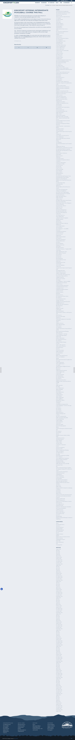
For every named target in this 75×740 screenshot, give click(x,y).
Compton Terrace (59, 509)
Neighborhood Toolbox (60, 101)
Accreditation (58, 142)
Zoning (57, 140)
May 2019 (58, 666)
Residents (58, 354)
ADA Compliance (59, 398)
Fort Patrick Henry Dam (61, 298)
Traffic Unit (58, 266)
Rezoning (58, 386)
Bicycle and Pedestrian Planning (62, 331)
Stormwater (58, 390)
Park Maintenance (59, 347)
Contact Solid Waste (60, 49)
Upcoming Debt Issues (60, 270)
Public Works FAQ (59, 197)
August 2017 (58, 694)
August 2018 (58, 678)
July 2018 (57, 680)
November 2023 (59, 593)
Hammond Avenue (59, 505)
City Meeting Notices (60, 524)
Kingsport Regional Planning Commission (64, 517)
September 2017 (59, 693)
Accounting (58, 18)
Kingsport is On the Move (61, 93)
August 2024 (58, 581)
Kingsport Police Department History (63, 381)
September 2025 (59, 563)
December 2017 (59, 689)
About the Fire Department (61, 14)
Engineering (58, 336)
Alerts (57, 523)
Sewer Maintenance (60, 388)
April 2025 (58, 570)
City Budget (58, 279)
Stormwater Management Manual (62, 123)
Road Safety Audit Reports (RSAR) (62, 455)
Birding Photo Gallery (60, 400)
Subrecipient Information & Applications (64, 359)
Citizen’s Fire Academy (60, 278)
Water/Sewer (58, 325)
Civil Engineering (59, 42)
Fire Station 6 (58, 378)
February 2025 (59, 573)
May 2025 (58, 569)
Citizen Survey (59, 36)
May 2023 (58, 601)
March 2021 (58, 636)
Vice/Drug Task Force (60, 215)
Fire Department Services (61, 339)
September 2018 (59, 677)
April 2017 (58, 700)
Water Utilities (59, 396)
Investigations (59, 80)
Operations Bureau (60, 439)
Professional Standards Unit (61, 111)
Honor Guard (58, 410)
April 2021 (58, 635)
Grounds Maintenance (60, 240)
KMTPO (57, 535)
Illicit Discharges (59, 305)
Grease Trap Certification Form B (62, 72)
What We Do (58, 139)
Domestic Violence (59, 292)
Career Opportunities (60, 225)
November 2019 (59, 658)
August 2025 (58, 565)
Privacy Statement (59, 510)
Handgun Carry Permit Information (63, 301)
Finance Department (60, 338)
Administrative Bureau (60, 146)
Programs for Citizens (60, 462)
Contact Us (5, 732)
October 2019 (58, 659)
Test (57, 543)
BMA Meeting (58, 221)
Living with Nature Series (61, 96)
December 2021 (59, 624)
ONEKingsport (59, 474)
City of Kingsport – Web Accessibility (63, 281)
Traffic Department (60, 362)
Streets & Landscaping (60, 316)
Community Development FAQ (62, 404)
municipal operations (60, 437)
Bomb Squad (58, 154)
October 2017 (58, 692)
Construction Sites (59, 232)
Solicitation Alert (59, 122)
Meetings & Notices (60, 247)
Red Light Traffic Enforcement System (63, 200)
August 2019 (58, 662)
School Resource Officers (61, 205)
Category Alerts (59, 35)
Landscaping (58, 309)
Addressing (58, 22)
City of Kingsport (59, 39)
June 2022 (58, 616)
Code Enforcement (60, 158)
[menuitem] (37, 3)
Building (57, 34)
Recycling (58, 454)
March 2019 (58, 669)
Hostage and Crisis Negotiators (62, 304)
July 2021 (57, 631)
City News (58, 525)
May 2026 (58, 553)
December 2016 (59, 705)
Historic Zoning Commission (61, 459)
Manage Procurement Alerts (61, 99)
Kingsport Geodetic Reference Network (64, 92)
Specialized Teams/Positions (61, 479)
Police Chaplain (59, 440)
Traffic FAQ (58, 213)
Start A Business (59, 456)
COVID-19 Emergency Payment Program (64, 428)
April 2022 (58, 619)
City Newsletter (59, 227)
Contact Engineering (60, 371)
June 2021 (58, 632)
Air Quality (58, 365)
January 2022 (58, 623)
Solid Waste (58, 261)
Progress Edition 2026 (36, 727)
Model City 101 (59, 100)
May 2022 (58, 617)
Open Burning (59, 104)
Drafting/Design (59, 57)
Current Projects (59, 165)
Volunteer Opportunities (61, 273)
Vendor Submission (60, 136)
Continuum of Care (60, 288)
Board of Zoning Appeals (61, 425)
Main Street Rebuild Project (61, 97)
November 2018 (59, 674)
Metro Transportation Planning (62, 450)
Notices (57, 188)
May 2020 (58, 650)
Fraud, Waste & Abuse (60, 66)
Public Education (59, 385)
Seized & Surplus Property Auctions (63, 120)
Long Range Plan (59, 184)
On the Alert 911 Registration (61, 189)
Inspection (58, 306)
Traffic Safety (58, 393)
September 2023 (59, 596)
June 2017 (58, 697)
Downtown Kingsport (51, 724)
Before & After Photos (60, 512)
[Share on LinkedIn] (37, 47)
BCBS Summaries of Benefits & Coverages (64, 147)
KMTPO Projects (59, 538)
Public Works (58, 486)
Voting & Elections (21, 731)
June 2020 (58, 649)
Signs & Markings (59, 389)
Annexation (58, 220)
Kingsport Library (59, 534)
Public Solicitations (59, 112)
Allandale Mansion (59, 219)
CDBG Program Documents (61, 370)
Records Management (60, 500)
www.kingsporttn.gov (28, 36)
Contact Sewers (59, 284)
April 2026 (58, 554)
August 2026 (58, 549)
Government (58, 432)
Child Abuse (58, 157)
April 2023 (58, 603)
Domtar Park (58, 166)
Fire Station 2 (58, 174)
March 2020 (58, 653)
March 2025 (58, 572)
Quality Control (59, 198)
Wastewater (58, 423)
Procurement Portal (60, 109)
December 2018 (59, 673)
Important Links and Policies (61, 481)
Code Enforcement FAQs (61, 45)
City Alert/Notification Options (62, 38)
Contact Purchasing (60, 374)
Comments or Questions (61, 444)
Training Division (59, 394)
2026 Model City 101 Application (62, 11)
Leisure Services (59, 95)
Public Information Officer (61, 196)
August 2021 (58, 630)
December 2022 (59, 608)
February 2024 (59, 589)
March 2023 (58, 604)
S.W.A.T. (57, 119)
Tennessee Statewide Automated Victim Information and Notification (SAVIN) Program (64, 496)
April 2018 (58, 684)
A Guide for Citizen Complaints (62, 217)
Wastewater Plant (59, 424)
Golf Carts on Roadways (60, 239)
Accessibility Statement (7, 724)
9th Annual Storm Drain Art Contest (63, 12)
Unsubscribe (58, 134)
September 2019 (59, 661)
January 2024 (58, 590)
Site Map (19, 728)
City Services (58, 401)
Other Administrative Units (61, 251)
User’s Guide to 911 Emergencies (62, 135)
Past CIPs (58, 514)
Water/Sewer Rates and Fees (62, 275)
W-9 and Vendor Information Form (63, 274)
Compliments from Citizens (61, 282)
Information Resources (21, 724)
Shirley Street (58, 493)
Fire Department (59, 375)
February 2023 (59, 605)
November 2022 (59, 609)
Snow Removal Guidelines (61, 508)
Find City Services (59, 294)
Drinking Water (59, 58)
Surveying (58, 361)
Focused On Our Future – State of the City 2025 (38, 729)
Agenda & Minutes (59, 23)
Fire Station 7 (58, 408)
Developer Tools (59, 54)
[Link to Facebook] (70, 1)
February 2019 (59, 670)
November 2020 (59, 642)
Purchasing (58, 491)
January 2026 (58, 558)
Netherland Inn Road (60, 473)
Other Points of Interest (61, 346)
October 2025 (58, 562)
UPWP (57, 321)
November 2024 (59, 577)
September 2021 (59, 628)
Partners (58, 348)
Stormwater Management (61, 209)
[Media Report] (1, 370)
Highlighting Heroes (60, 302)
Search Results (59, 478)
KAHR (57, 84)
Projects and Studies (60, 477)
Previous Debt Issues (60, 194)
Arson (57, 30)
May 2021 (58, 634)
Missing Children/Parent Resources (63, 186)
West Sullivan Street (60, 504)
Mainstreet (58, 185)
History (57, 433)
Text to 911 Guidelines (60, 265)
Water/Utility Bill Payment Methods (63, 138)
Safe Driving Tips (59, 258)
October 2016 (58, 708)
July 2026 (58, 550)
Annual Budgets (59, 26)
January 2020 (58, 655)
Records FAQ (58, 257)
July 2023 (58, 599)
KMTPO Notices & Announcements (63, 536)
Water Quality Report (60, 363)
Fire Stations (58, 409)
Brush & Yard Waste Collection (62, 223)
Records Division (59, 352)
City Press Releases (60, 527)
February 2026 (59, 557)
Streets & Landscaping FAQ (61, 212)
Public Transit (58, 113)
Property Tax (58, 255)
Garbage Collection (60, 300)
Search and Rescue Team (61, 259)
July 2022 (58, 615)
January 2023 (58, 607)
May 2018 (58, 682)
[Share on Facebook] (19, 47)
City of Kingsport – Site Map (61, 333)
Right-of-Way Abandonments (62, 355)
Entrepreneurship (59, 169)
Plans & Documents (60, 311)
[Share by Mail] (46, 47)
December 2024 (59, 576)
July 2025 (57, 566)
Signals (57, 358)
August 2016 (58, 711)
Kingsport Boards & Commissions (62, 86)
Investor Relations (59, 243)
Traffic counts (59, 441)
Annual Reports (59, 27)
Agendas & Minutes (60, 24)
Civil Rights (58, 402)
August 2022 (58, 613)
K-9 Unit (57, 343)
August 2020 (58, 646)
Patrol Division (59, 105)
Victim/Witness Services (61, 271)
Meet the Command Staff (61, 416)
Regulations (58, 518)
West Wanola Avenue (60, 513)
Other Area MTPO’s (60, 451)
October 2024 (59, 578)
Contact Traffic (59, 51)
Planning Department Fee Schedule (63, 193)
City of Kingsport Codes (60, 41)
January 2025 (58, 574)
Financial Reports (59, 173)
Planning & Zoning (59, 460)
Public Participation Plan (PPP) (62, 417)
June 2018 (58, 681)
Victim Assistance (59, 421)
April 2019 (58, 667)
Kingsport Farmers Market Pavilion (63, 435)
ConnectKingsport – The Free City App (63, 405)
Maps (57, 436)
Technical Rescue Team (60, 262)
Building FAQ (58, 224)
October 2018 (58, 676)
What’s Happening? (60, 397)
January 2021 (58, 639)
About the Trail (59, 15)
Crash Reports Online (60, 163)
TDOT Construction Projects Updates (63, 467)
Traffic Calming (59, 420)
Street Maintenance (60, 392)
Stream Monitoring (60, 419)
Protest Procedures (60, 350)
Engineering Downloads (60, 236)
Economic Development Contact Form (63, 59)
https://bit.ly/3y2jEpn (25, 35)
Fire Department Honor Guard (62, 296)
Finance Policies (59, 171)
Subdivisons (58, 317)
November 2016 (59, 707)
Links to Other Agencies (60, 344)
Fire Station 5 (58, 340)
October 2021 (58, 627)
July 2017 (57, 696)
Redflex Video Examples (60, 115)
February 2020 (59, 654)
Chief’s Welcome (59, 332)
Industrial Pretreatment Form (62, 73)
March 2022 (58, 620)
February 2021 (59, 638)
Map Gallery (58, 246)
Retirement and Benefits (61, 201)
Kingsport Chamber (51, 727)
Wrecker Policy (59, 443)
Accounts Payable (59, 19)
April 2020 (58, 651)
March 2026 (58, 555)
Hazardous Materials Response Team (63, 176)
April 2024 (58, 586)
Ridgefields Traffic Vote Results (62, 116)
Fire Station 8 (58, 431)
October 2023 (58, 595)
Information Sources (60, 77)
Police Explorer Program (61, 252)
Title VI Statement (59, 130)
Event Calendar (59, 170)
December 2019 (59, 657)
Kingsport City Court (60, 244)
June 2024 (58, 584)
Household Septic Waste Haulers (62, 177)
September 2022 (59, 612)
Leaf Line (58, 415)
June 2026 (58, 551)
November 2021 (59, 626)
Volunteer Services (59, 323)
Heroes (57, 532)
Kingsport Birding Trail (60, 413)
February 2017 (59, 702)
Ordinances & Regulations (61, 190)
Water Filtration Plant (60, 324)
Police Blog (58, 540)
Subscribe (58, 124)
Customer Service (59, 290)
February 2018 (59, 686)
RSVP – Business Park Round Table (62, 117)
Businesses (58, 369)
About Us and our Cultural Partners (63, 16)
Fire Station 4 (58, 297)
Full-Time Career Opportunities (62, 68)
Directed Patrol (59, 55)
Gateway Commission (60, 447)
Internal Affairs (59, 78)
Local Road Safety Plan (60, 182)
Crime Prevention (59, 53)
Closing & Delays (59, 43)
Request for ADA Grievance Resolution (63, 506)
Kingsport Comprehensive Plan (62, 90)
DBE (57, 429)
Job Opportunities (21, 727)
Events (57, 446)
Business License (59, 155)
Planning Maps (59, 516)
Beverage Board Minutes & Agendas (63, 149)
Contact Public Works (60, 47)
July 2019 (57, 663)
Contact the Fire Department (62, 471)
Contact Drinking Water (61, 46)
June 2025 (58, 568)
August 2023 (58, 597)
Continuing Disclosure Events (62, 286)
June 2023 (58, 600)
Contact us (58, 406)
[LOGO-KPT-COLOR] (11, 3)
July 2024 (58, 582)
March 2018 (58, 685)
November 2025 (59, 561)
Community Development (61, 231)
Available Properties (60, 277)
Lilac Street (58, 485)
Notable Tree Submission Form (62, 103)
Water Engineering (60, 216)
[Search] (71, 3)
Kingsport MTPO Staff (60, 498)
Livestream (58, 490)
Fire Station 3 (58, 238)
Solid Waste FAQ (59, 207)
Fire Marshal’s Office (60, 377)
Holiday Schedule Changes (61, 342)
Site (57, 466)
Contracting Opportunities (61, 335)
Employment (58, 235)
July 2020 (58, 647)
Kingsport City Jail (59, 308)
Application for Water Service (62, 28)
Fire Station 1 (58, 63)
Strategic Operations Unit (61, 211)
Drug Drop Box (59, 167)
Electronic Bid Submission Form (62, 61)
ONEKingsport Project (60, 539)
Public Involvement (59, 351)
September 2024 (59, 580)
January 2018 (58, 688)
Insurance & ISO (59, 448)
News (57, 383)
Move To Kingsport (51, 728)
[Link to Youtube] (71, 1)
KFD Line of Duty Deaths (61, 85)
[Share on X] (28, 47)
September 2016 (59, 709)
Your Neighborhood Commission (62, 458)
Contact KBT (58, 373)
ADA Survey (58, 20)
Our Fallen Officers (60, 452)
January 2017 (58, 704)
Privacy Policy (16, 738)
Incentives (58, 242)
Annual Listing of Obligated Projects (63, 366)
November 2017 (59, 690)
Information (58, 74)
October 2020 (59, 643)
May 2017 (58, 698)
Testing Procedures (60, 128)
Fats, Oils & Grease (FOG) (61, 62)
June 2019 (58, 665)
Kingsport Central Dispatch (61, 178)
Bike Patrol (58, 367)
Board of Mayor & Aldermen (61, 153)
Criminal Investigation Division (62, 289)
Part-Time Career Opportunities (62, 192)
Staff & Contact (59, 208)
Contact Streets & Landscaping (62, 50)
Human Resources (59, 412)
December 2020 (59, 640)
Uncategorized (59, 544)
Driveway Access (59, 234)
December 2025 (59, 559)
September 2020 (59, 644)
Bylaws (57, 427)
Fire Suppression (59, 65)
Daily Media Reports (60, 529)
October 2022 (58, 611)
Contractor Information (61, 162)
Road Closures (59, 315)
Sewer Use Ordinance (60, 356)
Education (58, 293)
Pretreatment (59, 254)
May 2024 (58, 585)
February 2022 (59, 622)
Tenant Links (58, 263)
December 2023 (59, 592)
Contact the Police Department (62, 285)
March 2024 (58, 588)
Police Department (60, 475)
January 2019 (58, 671)
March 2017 (58, 701)
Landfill (57, 382)
